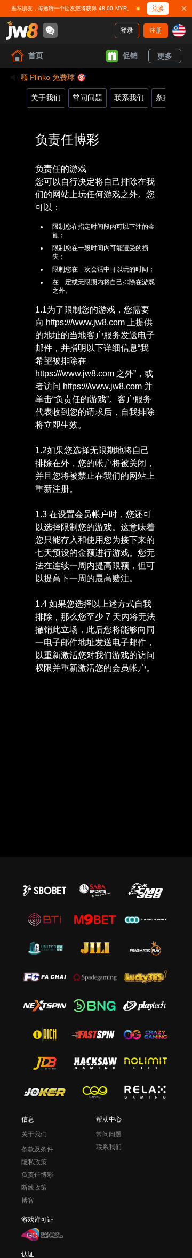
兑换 (157, 8)
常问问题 (87, 97)
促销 (130, 55)
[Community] (50, 30)
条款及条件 (37, 1149)
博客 (27, 1200)
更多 (164, 56)
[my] (179, 30)
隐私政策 (34, 1162)
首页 (35, 55)
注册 (155, 30)
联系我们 (129, 97)
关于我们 (46, 97)
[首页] (22, 30)
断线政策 (34, 1187)
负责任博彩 (37, 1175)
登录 (127, 30)
